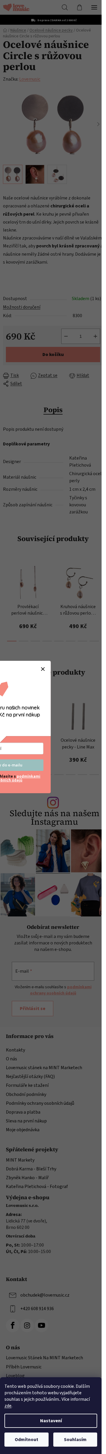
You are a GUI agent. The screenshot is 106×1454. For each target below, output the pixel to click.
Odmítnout (26, 1439)
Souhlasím (75, 1439)
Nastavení (51, 1421)
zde (7, 1406)
